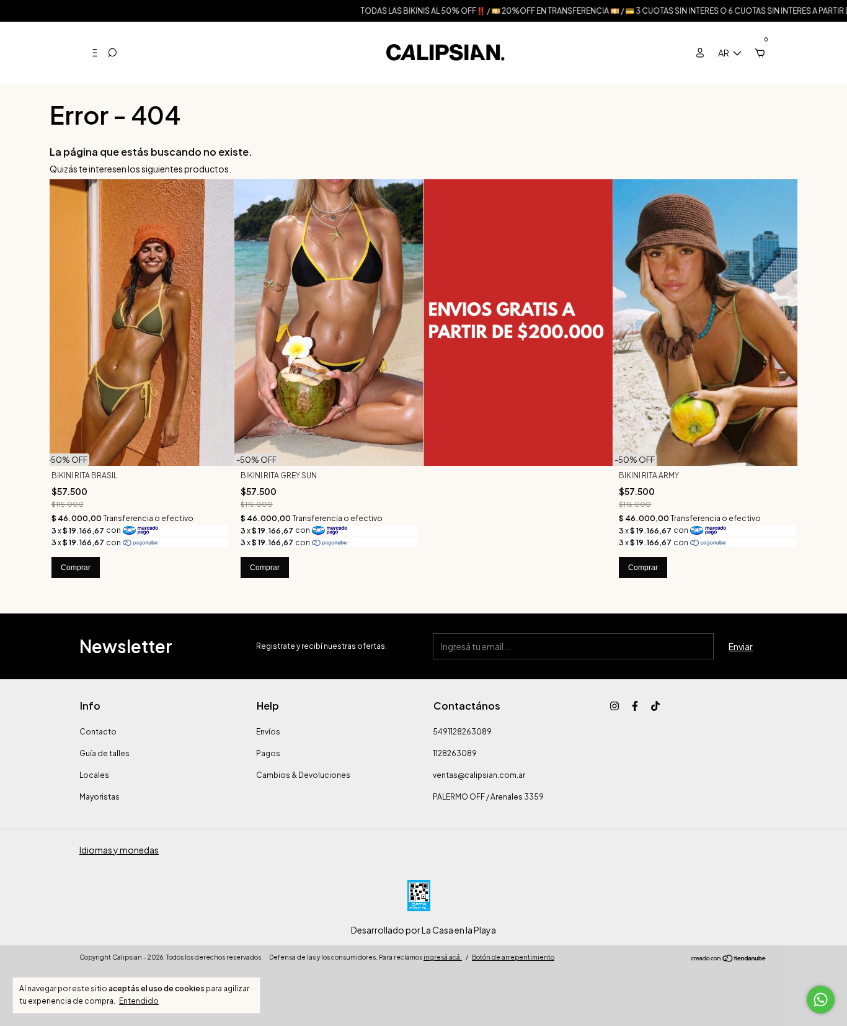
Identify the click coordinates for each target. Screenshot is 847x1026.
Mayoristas (99, 796)
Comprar (76, 567)
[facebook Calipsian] (635, 706)
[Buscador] (112, 53)
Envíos (268, 731)
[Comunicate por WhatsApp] (821, 1000)
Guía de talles (104, 753)
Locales (94, 775)
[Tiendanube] (729, 959)
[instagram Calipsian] (614, 706)
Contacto (98, 731)
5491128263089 (462, 731)
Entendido (139, 1001)
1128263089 (455, 753)
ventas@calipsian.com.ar (479, 775)
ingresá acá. (442, 957)
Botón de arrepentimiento (513, 957)
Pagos (268, 753)
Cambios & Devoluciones (303, 775)
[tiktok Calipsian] (655, 706)
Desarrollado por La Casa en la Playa (423, 929)
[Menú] (89, 53)
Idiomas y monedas (119, 849)
